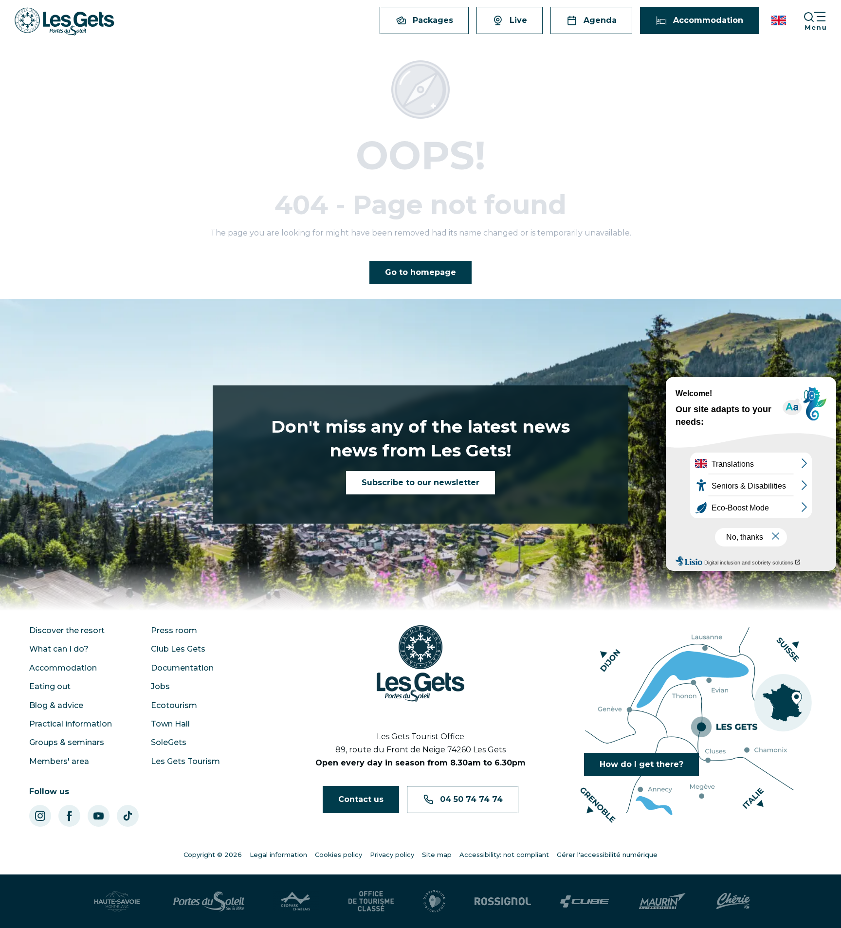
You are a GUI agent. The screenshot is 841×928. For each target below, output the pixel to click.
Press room (174, 630)
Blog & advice (56, 705)
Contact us (361, 799)
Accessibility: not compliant (504, 854)
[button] (779, 20)
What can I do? (59, 649)
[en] (779, 20)
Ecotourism (174, 705)
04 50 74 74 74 (471, 799)
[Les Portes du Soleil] (208, 901)
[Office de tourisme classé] (371, 901)
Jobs (160, 686)
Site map (437, 854)
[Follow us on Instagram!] (40, 816)
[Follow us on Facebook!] (69, 816)
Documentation (182, 668)
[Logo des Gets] (420, 663)
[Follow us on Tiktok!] (128, 816)
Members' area (59, 761)
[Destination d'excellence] (434, 901)
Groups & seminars (66, 742)
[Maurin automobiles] (662, 901)
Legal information (278, 854)
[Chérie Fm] (733, 901)
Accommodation (63, 668)
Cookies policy (338, 854)
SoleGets (168, 742)
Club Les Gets (178, 649)
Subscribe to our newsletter (420, 482)
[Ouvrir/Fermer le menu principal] (822, 20)
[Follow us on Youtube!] (99, 816)
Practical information (70, 723)
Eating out (50, 686)
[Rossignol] (503, 901)
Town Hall (170, 723)
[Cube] (584, 901)
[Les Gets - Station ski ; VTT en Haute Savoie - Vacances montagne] (64, 21)
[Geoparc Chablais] (296, 901)
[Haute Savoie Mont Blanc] (117, 901)
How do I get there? (641, 764)
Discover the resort (67, 630)
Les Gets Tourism (185, 761)
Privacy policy (392, 854)
